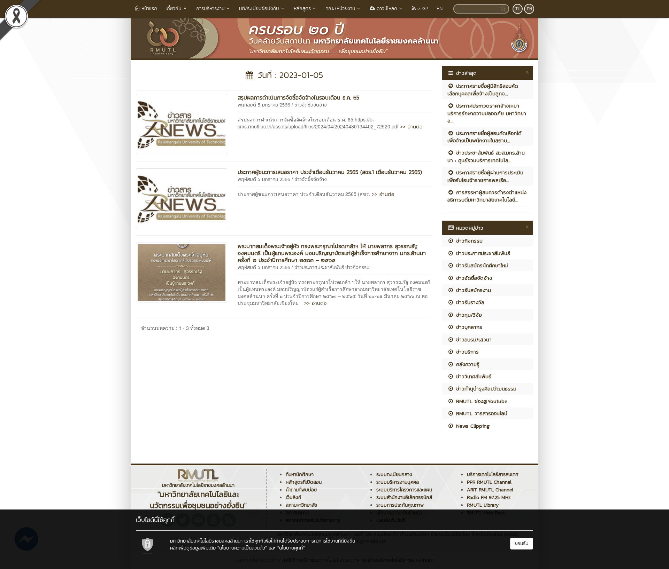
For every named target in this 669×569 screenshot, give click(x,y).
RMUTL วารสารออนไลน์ (480, 413)
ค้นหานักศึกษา (300, 474)
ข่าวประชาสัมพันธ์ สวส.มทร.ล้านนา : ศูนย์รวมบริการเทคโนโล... (486, 156)
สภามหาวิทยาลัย (301, 505)
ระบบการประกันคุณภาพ (400, 505)
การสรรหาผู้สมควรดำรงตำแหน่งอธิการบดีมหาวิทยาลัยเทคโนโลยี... (486, 196)
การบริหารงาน (210, 8)
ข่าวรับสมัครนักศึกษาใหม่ (481, 265)
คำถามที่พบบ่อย (301, 489)
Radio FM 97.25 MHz (489, 497)
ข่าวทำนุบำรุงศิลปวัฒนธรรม (485, 389)
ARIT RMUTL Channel (490, 489)
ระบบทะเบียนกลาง (394, 474)
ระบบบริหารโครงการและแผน (404, 489)
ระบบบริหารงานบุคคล (397, 482)
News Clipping (472, 426)
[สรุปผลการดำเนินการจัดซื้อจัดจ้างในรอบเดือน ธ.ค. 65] (181, 123)
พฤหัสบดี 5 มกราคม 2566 (264, 105)
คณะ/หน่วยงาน (340, 8)
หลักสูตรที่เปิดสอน (304, 482)
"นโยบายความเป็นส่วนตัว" (242, 548)
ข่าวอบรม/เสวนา (473, 339)
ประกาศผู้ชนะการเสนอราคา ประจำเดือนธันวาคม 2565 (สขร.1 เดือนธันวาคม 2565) (330, 172)
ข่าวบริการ (466, 352)
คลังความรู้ (466, 364)
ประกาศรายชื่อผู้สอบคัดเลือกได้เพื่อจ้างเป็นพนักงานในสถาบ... (484, 136)
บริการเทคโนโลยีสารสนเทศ (492, 474)
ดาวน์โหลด (386, 8)
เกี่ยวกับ (174, 8)
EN (440, 8)
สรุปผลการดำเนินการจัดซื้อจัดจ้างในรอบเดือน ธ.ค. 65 (298, 97)
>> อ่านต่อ (411, 127)
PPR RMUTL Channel (489, 482)
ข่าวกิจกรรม (357, 267)
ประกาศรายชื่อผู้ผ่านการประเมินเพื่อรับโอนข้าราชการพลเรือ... (485, 176)
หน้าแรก (148, 8)
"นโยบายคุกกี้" (291, 548)
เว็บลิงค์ (293, 497)
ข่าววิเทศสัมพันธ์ (472, 376)
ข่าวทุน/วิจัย (468, 315)
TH (518, 9)
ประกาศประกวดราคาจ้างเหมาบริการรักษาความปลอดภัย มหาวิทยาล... (486, 113)
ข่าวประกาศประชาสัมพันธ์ (319, 267)
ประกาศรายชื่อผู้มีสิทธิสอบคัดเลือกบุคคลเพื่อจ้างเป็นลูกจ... (482, 89)
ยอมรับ (522, 543)
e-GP (422, 8)
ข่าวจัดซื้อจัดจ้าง (310, 105)
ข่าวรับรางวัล (469, 302)
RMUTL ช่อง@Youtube (480, 401)
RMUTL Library (483, 505)
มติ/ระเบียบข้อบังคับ (259, 8)
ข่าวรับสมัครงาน (472, 290)
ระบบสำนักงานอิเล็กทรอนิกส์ (404, 497)
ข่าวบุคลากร (468, 327)
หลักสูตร (302, 8)
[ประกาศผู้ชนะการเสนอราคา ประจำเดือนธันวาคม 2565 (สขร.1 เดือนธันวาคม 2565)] (181, 197)
